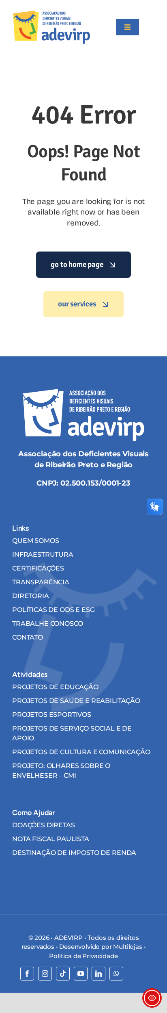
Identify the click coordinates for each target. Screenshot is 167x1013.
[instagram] (45, 973)
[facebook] (27, 973)
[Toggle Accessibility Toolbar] (152, 998)
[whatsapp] (116, 973)
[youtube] (81, 973)
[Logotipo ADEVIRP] (51, 14)
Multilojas (127, 946)
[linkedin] (98, 973)
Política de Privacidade (83, 956)
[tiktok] (63, 973)
